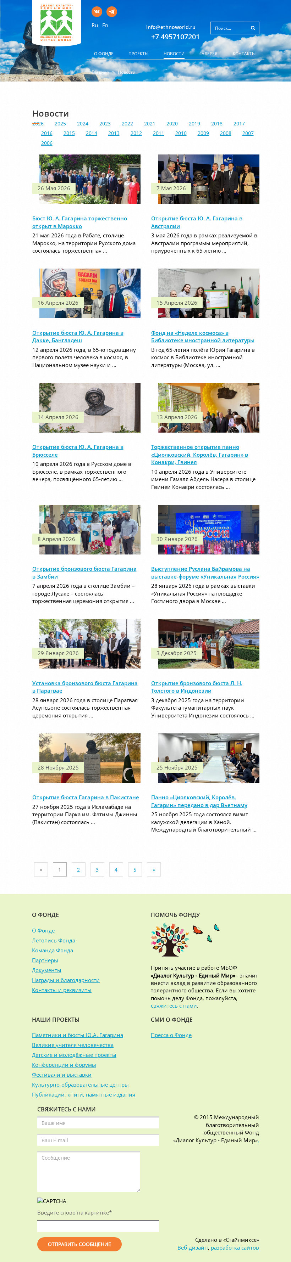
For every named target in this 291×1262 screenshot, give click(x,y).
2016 (47, 133)
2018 (217, 123)
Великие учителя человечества (73, 1044)
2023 (105, 123)
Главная (100, 72)
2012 (136, 133)
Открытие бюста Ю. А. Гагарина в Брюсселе (77, 450)
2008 (225, 133)
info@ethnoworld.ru (171, 27)
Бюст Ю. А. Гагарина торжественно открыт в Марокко (79, 222)
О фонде (104, 54)
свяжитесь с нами (174, 1005)
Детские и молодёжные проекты (74, 1054)
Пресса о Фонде (171, 1034)
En (105, 25)
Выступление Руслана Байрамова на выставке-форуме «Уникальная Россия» (205, 572)
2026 (38, 123)
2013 (114, 133)
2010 (181, 133)
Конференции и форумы (64, 1064)
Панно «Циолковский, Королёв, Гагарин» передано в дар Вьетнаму (199, 801)
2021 (149, 123)
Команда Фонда (52, 950)
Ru (95, 25)
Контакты (244, 54)
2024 (82, 123)
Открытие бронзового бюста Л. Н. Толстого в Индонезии (196, 687)
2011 (158, 133)
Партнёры (45, 960)
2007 (248, 133)
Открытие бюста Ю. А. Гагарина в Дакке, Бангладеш (77, 336)
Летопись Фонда (53, 940)
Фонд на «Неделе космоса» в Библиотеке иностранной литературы (202, 336)
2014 (91, 133)
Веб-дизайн (192, 1247)
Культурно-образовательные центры (80, 1084)
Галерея (208, 54)
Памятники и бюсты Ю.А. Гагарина (77, 1034)
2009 (203, 133)
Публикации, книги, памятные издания (83, 1094)
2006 (47, 143)
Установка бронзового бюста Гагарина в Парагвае (85, 687)
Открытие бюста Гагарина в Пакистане (85, 797)
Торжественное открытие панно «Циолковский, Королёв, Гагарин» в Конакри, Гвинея (199, 454)
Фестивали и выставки (62, 1074)
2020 (172, 123)
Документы (46, 970)
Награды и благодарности (66, 980)
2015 (69, 133)
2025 (60, 123)
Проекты (138, 54)
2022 (127, 123)
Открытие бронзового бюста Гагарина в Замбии (84, 572)
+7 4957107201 (175, 36)
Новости (174, 54)
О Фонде (43, 930)
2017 (239, 123)
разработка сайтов (235, 1247)
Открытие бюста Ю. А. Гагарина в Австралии (196, 222)
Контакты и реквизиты (62, 989)
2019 (194, 123)
